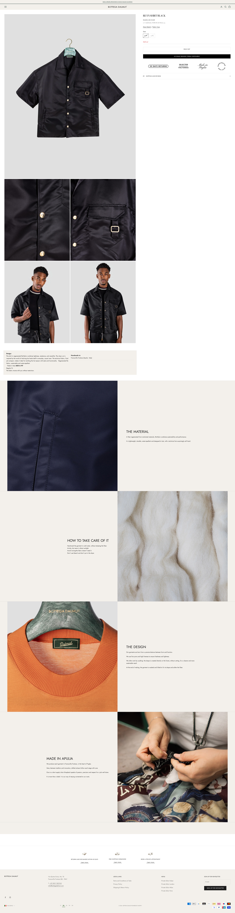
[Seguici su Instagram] (10, 897)
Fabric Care (156, 27)
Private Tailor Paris (167, 891)
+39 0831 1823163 (56, 883)
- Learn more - (84, 862)
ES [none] (66, 905)
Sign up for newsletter (215, 888)
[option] (60, 905)
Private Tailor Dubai (167, 881)
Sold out (187, 49)
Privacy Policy (117, 884)
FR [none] (69, 905)
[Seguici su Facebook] (5, 897)
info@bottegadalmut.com (56, 886)
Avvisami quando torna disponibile (187, 56)
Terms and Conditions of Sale (122, 881)
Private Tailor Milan (167, 887)
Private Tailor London (167, 884)
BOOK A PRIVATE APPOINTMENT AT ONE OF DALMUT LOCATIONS (117, 2)
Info (164, 23)
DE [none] (72, 905)
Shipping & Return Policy (121, 887)
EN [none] (63, 905)
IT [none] (60, 905)
